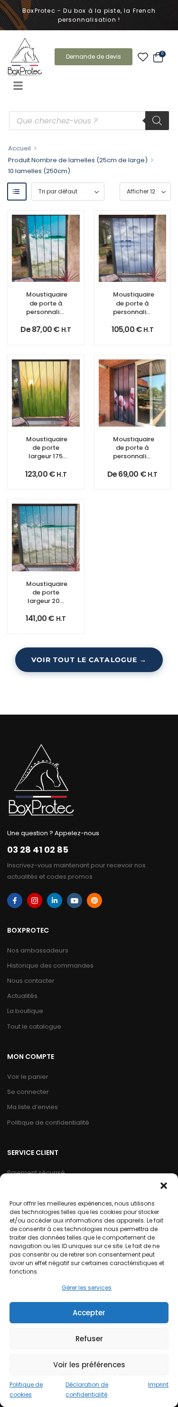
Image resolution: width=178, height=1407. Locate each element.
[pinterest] (94, 900)
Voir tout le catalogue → (89, 659)
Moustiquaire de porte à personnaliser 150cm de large (134, 311)
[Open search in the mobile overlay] (89, 120)
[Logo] (25, 56)
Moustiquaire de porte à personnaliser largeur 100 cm (134, 456)
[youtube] (74, 900)
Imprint (158, 1385)
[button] (164, 1185)
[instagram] (34, 900)
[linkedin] (54, 900)
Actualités (22, 995)
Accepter (89, 1313)
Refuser (89, 1339)
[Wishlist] (143, 57)
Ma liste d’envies (32, 1106)
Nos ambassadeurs (37, 950)
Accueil (19, 148)
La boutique (25, 1010)
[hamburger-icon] (17, 86)
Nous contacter (31, 980)
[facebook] (14, 900)
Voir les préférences (89, 1365)
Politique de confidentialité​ (48, 1122)
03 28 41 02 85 (37, 850)
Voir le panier (27, 1076)
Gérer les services (87, 1288)
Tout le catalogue (34, 1026)
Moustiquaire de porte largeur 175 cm (46, 452)
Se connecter (28, 1091)
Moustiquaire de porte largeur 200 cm (46, 596)
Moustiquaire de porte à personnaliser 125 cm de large (47, 311)
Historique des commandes (50, 965)
